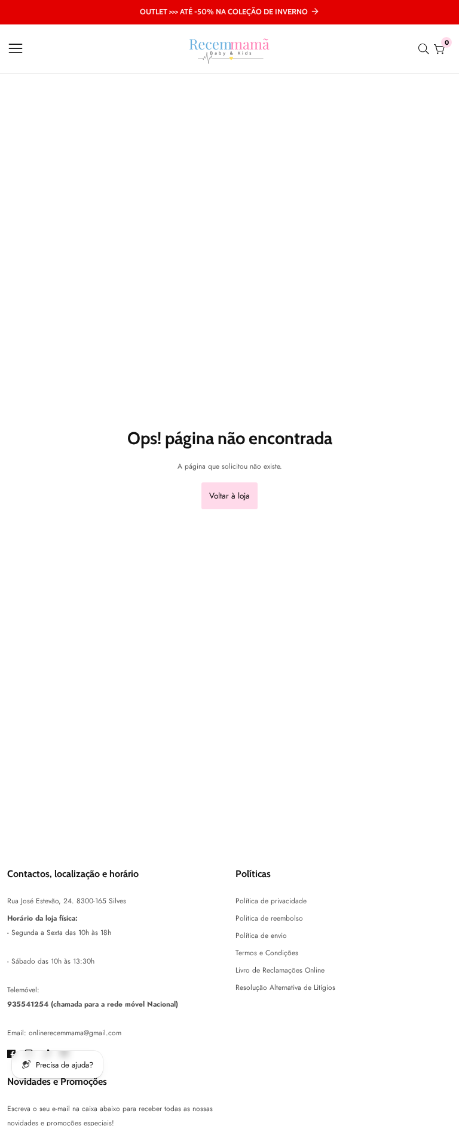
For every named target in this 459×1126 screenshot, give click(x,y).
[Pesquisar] (426, 49)
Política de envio (261, 935)
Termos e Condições (266, 952)
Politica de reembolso (269, 918)
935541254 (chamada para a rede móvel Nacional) (92, 1004)
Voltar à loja (229, 496)
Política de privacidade (271, 901)
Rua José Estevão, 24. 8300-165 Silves (66, 901)
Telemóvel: (23, 990)
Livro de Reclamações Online (280, 970)
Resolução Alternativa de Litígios (285, 987)
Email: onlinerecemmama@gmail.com (64, 1032)
